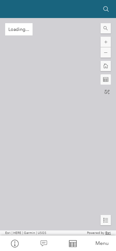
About (14, 243)
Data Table (72, 243)
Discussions (43, 243)
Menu (102, 243)
